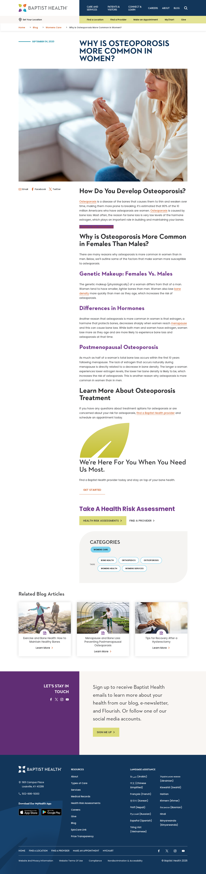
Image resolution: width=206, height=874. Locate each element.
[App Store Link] (29, 812)
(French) (140, 794)
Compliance (95, 860)
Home (22, 851)
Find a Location (95, 19)
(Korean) (139, 800)
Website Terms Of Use (71, 860)
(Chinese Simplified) (138, 785)
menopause (179, 323)
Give (183, 19)
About (74, 776)
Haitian (164, 794)
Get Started (92, 490)
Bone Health (107, 560)
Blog (73, 823)
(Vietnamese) (138, 829)
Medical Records (80, 796)
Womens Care (101, 549)
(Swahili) (170, 787)
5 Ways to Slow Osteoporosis (96, 226)
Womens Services (134, 568)
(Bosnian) (171, 807)
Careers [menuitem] (153, 8)
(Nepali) (137, 807)
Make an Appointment (145, 19)
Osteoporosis (87, 201)
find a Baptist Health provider (155, 413)
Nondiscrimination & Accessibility (125, 860)
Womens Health (109, 568)
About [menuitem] (166, 8)
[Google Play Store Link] (51, 812)
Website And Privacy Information (36, 860)
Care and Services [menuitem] (92, 8)
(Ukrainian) (170, 778)
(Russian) (140, 814)
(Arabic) (138, 776)
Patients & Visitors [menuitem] (114, 8)
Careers (75, 809)
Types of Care (79, 783)
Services (76, 789)
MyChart (169, 19)
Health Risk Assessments (101, 520)
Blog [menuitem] (177, 8)
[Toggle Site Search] (185, 8)
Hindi (163, 814)
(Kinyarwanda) (169, 822)
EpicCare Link (78, 829)
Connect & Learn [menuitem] (134, 8)
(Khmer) (170, 800)
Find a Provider (118, 19)
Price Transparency (82, 836)
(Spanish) (141, 820)
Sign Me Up (104, 732)
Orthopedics (129, 560)
